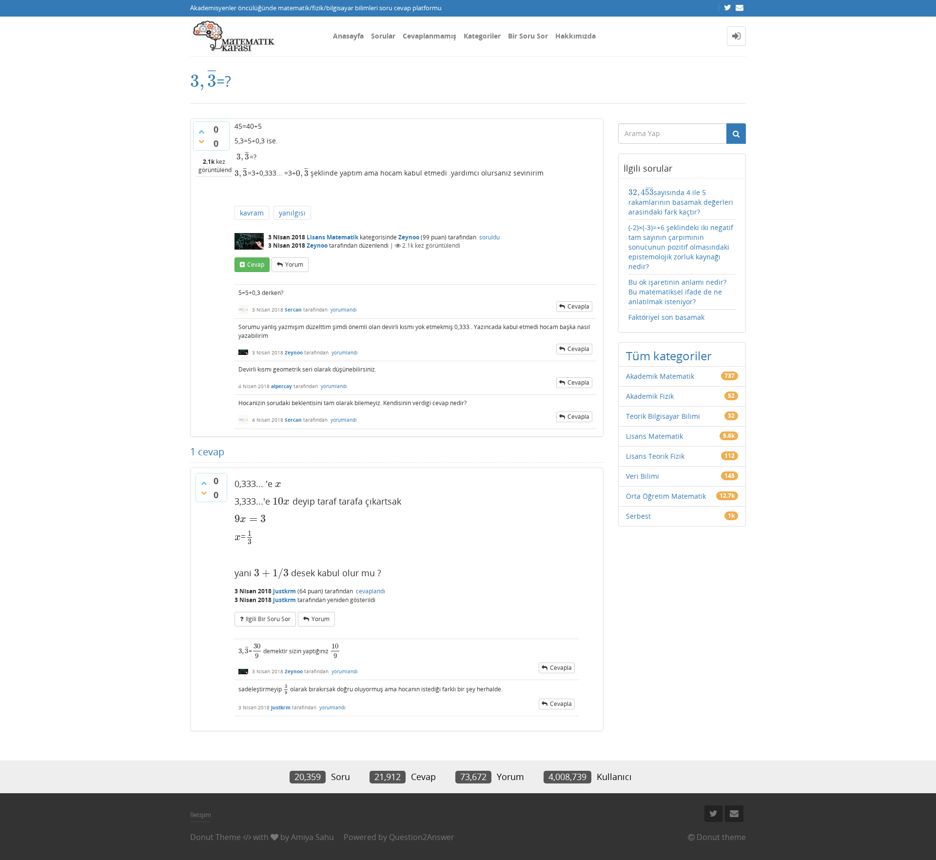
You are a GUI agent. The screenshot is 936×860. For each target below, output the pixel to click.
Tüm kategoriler (669, 356)
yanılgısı (292, 212)
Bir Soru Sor (528, 35)
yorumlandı (344, 309)
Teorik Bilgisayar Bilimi (663, 416)
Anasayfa (348, 35)
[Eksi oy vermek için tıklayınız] (201, 141)
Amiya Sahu (312, 837)
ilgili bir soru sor (268, 619)
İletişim (200, 814)
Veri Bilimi (642, 476)
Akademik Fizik (650, 396)
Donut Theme (215, 837)
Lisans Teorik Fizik (655, 456)
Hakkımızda (575, 35)
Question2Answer (421, 837)
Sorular (383, 35)
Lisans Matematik (332, 237)
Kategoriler (482, 35)
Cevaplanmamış (429, 35)
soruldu (489, 237)
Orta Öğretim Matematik (666, 496)
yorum (294, 264)
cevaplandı (370, 591)
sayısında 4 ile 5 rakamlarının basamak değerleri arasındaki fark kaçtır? (680, 201)
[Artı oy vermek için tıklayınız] (201, 131)
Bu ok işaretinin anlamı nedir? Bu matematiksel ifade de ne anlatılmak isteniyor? (677, 291)
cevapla (578, 306)
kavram (252, 212)
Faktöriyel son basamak (666, 317)
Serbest (638, 516)
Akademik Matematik (660, 376)
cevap (255, 264)
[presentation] (203, 81)
